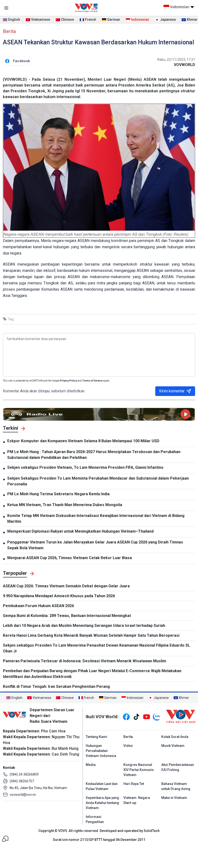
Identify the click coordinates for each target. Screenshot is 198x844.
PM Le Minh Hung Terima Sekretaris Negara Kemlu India (58, 494)
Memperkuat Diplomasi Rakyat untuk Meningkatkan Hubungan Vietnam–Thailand (80, 531)
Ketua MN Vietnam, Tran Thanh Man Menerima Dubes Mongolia (64, 504)
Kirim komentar (171, 391)
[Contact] (5, 838)
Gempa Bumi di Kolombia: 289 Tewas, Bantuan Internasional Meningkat (67, 615)
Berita (9, 31)
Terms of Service (92, 380)
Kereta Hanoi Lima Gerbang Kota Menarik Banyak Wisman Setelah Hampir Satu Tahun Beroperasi (91, 635)
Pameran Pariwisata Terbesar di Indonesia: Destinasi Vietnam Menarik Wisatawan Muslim (84, 661)
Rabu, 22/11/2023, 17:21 (176, 59)
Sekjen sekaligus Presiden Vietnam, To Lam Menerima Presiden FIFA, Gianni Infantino (85, 467)
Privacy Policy (68, 380)
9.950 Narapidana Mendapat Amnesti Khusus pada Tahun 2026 (59, 596)
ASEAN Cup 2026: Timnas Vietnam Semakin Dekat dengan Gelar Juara (66, 586)
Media (91, 765)
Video (128, 746)
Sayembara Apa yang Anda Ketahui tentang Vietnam (102, 803)
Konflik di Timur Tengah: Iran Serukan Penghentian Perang (56, 686)
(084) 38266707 (22, 781)
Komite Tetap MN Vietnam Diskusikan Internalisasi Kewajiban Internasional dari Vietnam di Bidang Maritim (95, 518)
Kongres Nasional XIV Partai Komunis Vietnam (138, 770)
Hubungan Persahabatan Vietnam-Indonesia (101, 751)
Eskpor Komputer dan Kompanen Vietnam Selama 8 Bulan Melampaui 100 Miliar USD (83, 441)
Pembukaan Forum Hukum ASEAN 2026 (38, 605)
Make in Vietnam (174, 798)
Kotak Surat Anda (174, 737)
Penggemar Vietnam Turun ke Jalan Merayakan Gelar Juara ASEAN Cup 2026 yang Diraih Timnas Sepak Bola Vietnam (95, 545)
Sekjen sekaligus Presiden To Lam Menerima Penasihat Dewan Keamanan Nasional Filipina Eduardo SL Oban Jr (96, 648)
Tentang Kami (96, 737)
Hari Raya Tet (133, 784)
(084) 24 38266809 (24, 774)
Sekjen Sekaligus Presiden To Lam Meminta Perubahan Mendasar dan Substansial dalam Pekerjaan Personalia (98, 481)
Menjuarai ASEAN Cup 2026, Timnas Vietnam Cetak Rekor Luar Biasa (69, 558)
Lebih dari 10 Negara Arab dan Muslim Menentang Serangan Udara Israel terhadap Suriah (84, 625)
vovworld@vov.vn (23, 795)
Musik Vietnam (172, 746)
